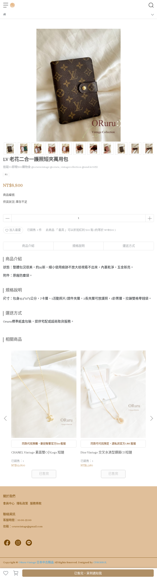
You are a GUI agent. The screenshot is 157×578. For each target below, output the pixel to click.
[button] (151, 418)
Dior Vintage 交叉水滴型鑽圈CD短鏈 (106, 452)
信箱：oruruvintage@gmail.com (23, 526)
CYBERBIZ (99, 562)
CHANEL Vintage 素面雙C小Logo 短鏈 (37, 452)
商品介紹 (28, 246)
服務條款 (35, 503)
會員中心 (9, 503)
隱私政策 (22, 503)
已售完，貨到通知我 (88, 573)
